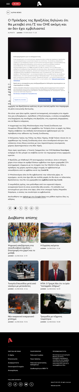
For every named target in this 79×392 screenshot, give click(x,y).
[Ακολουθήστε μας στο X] (31, 384)
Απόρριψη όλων (45, 99)
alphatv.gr (27, 196)
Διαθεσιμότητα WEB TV (39, 368)
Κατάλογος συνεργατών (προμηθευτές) (25, 93)
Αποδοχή (59, 99)
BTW (59, 385)
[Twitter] (21, 208)
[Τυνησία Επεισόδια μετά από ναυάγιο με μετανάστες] (23, 271)
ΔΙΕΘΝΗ (19, 33)
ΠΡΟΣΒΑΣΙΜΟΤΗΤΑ (59, 351)
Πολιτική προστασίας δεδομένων (38, 364)
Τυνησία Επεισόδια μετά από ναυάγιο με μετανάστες (22, 284)
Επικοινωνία (12, 359)
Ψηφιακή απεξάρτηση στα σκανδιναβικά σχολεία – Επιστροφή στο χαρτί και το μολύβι (21, 249)
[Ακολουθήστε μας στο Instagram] (21, 384)
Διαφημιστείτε (13, 363)
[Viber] (26, 208)
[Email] (37, 208)
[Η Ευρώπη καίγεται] (55, 233)
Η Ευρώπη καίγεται (49, 245)
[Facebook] (10, 208)
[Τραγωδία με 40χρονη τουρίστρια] (55, 304)
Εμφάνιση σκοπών (20, 99)
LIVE (17, 4)
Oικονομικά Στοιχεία (16, 366)
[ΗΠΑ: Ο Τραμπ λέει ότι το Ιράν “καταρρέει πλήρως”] (55, 271)
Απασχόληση (13, 370)
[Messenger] (15, 208)
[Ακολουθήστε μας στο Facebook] (10, 384)
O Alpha (11, 355)
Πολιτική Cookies (36, 355)
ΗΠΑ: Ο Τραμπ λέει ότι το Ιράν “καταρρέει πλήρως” (55, 284)
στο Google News (38, 196)
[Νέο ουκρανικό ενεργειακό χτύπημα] (23, 304)
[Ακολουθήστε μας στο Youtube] (26, 384)
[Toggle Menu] (8, 4)
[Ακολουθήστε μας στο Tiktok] (15, 384)
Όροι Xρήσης (35, 359)
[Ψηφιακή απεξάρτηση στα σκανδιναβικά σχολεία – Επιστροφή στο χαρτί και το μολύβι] (23, 233)
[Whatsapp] (31, 208)
